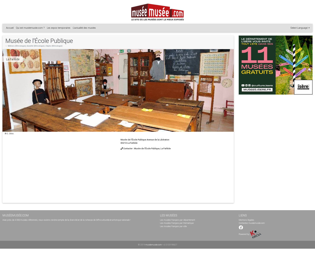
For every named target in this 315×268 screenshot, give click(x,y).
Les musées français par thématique (177, 223)
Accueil (10, 27)
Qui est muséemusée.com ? (30, 27)
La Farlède (13, 59)
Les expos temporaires (58, 27)
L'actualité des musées (84, 27)
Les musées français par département (177, 220)
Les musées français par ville (173, 226)
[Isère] (276, 65)
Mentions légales (246, 220)
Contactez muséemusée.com (252, 223)
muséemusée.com (153, 244)
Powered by (244, 234)
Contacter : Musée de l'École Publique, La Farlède (147, 148)
